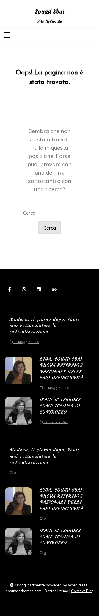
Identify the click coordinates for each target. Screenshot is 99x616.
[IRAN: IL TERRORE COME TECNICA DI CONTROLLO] (18, 412)
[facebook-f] (9, 289)
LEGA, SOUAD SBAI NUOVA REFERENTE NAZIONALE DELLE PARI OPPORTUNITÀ (61, 368)
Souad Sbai (49, 11)
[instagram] (24, 289)
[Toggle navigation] (7, 35)
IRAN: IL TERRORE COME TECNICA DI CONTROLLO (60, 406)
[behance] (54, 289)
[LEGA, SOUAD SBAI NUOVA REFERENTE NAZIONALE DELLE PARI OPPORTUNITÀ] (18, 375)
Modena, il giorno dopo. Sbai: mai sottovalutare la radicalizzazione (44, 325)
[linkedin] (39, 289)
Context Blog (82, 590)
